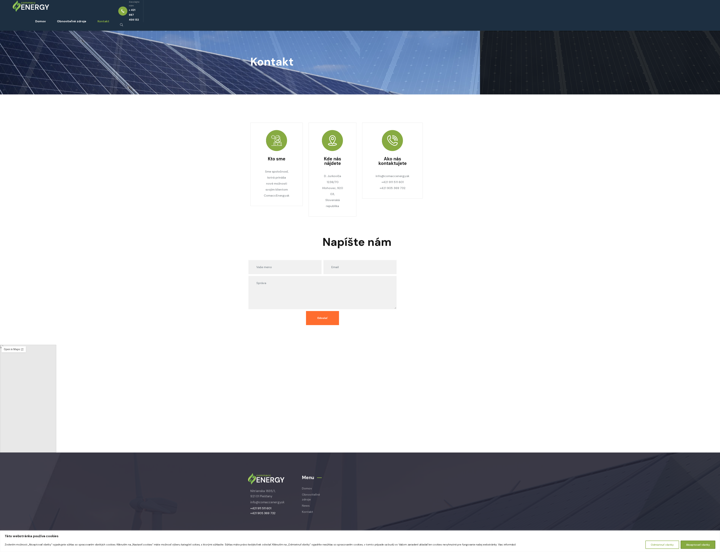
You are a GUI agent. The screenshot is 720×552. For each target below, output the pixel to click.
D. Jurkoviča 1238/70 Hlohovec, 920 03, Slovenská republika (332, 191)
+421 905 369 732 (393, 188)
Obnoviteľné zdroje (71, 21)
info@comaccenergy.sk (392, 176)
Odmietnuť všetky (662, 544)
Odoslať (322, 317)
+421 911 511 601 (392, 182)
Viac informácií (507, 544)
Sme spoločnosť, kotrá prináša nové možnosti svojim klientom (276, 180)
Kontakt (103, 21)
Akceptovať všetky (698, 544)
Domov (40, 21)
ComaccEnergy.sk (276, 195)
